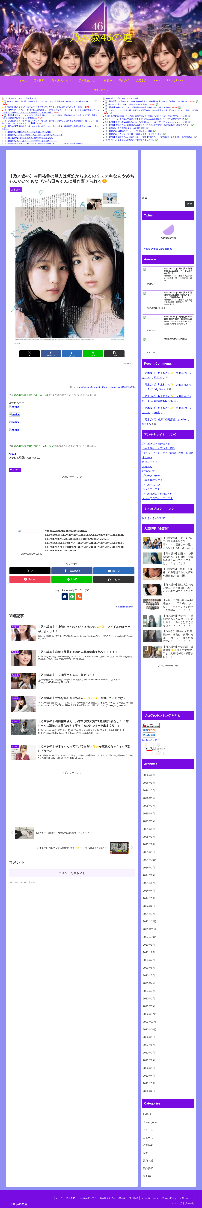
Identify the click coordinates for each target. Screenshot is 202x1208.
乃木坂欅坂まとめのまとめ (157, 493)
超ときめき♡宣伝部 (153, 518)
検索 (144, 198)
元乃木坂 (145, 1198)
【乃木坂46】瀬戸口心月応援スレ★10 (164, 419)
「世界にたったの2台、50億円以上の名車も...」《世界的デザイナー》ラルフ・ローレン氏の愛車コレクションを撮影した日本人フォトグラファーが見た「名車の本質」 (50, 111)
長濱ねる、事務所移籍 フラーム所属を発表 (126, 128)
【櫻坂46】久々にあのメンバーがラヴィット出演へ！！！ (32, 141)
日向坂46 (133, 1198)
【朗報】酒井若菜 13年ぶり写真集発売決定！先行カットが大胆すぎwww (140, 107)
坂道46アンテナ (151, 462)
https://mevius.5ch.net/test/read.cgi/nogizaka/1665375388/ (106, 387)
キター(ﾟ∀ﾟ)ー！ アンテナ (157, 498)
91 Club (158, 377)
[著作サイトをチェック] (65, 596)
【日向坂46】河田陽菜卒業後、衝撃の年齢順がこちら (30, 138)
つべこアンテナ (151, 489)
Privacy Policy (169, 1198)
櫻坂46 (122, 1198)
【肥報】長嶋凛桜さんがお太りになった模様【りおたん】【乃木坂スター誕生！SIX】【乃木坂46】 (150, 137)
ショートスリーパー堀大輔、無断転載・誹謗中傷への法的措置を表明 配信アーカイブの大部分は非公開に (153, 110)
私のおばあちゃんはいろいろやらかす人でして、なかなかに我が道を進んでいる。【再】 (45, 107)
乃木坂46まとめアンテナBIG (158, 448)
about (156, 1198)
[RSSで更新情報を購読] (79, 596)
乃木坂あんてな (151, 484)
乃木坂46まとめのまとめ (156, 443)
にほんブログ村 (151, 739)
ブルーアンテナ (151, 475)
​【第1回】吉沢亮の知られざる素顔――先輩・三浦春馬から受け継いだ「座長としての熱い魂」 (148, 101)
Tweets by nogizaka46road (157, 248)
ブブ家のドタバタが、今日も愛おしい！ (22, 98)
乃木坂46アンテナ (152, 480)
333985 (146, 424)
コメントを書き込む (72, 873)
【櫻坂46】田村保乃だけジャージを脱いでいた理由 (29, 132)
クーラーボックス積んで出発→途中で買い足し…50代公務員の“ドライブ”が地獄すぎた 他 (146, 119)
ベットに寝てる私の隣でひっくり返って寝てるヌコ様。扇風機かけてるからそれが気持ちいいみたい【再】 (52, 101)
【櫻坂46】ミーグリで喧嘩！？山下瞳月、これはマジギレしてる (34, 135)
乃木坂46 (16, 469)
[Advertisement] (72, 163)
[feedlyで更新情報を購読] (72, 596)
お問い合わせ (186, 1198)
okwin (157, 412)
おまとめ (147, 466)
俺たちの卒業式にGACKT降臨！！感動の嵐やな (128, 104)
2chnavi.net (148, 471)
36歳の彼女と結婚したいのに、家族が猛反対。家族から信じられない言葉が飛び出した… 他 (147, 116)
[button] (114, 353)
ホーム (59, 1198)
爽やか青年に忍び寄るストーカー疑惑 (122, 98)
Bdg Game (160, 389)
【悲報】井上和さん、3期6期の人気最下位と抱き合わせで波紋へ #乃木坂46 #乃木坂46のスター (149, 125)
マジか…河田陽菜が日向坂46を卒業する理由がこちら (131, 140)
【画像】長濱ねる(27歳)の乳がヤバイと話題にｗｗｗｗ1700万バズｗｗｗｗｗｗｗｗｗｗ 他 (147, 122)
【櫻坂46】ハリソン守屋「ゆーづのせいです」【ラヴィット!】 (135, 134)
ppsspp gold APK (163, 400)
